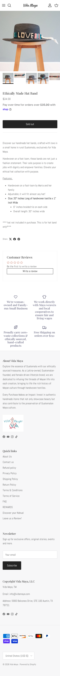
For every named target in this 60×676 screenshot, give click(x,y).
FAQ (5, 501)
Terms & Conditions (12, 490)
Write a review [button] (30, 271)
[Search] (11, 5)
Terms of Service (11, 496)
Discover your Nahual (13, 513)
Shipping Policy (10, 479)
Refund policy (9, 467)
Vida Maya (14, 664)
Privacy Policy (9, 473)
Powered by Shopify (28, 664)
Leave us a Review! (12, 518)
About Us (7, 456)
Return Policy (9, 484)
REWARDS (8, 507)
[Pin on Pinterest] (19, 239)
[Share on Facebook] (14, 239)
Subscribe (12, 565)
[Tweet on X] (10, 239)
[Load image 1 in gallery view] (30, 41)
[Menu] (3, 5)
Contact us (8, 462)
